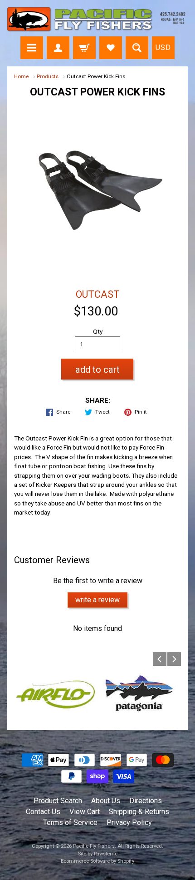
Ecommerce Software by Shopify (97, 861)
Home (21, 76)
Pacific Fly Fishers (94, 846)
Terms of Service (70, 822)
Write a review (97, 599)
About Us (105, 800)
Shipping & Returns (139, 811)
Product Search (58, 800)
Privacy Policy (129, 822)
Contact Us (43, 811)
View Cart (84, 811)
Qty (97, 331)
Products (47, 76)
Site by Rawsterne (97, 854)
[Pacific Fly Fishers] (97, 19)
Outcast (98, 294)
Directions (145, 800)
